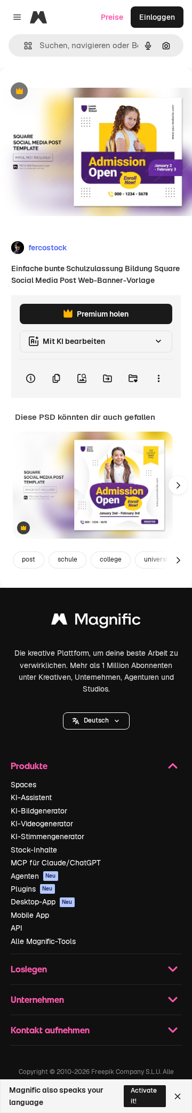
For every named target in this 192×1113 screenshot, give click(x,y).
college (111, 559)
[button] (96, 721)
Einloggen (157, 17)
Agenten (33, 876)
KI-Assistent (31, 797)
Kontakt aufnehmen (50, 1029)
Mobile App (30, 915)
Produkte (29, 765)
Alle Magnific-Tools (43, 941)
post (28, 559)
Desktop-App (42, 902)
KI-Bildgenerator (39, 811)
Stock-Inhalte (34, 850)
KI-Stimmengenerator (47, 836)
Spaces (23, 784)
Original (68, 92)
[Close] (177, 1096)
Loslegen (29, 968)
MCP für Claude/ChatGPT (56, 863)
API (16, 928)
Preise (112, 17)
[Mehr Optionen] (158, 378)
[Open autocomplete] (23, 46)
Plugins (32, 889)
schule (67, 559)
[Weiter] (178, 485)
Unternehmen (37, 999)
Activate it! (144, 1095)
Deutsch (96, 720)
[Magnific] (96, 621)
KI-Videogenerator (42, 823)
